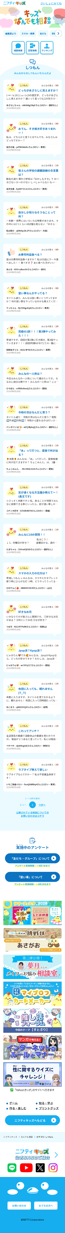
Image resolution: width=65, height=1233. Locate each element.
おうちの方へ (46, 1205)
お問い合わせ (19, 1205)
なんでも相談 (27, 1136)
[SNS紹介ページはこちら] (32, 1161)
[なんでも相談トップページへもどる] (32, 17)
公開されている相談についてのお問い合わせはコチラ (32, 814)
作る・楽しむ (17, 1108)
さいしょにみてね (51, 3)
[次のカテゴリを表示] (58, 33)
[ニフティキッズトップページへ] (14, 3)
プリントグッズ (49, 1108)
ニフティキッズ (10, 1136)
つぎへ (42, 804)
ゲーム (13, 1103)
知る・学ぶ (46, 1103)
